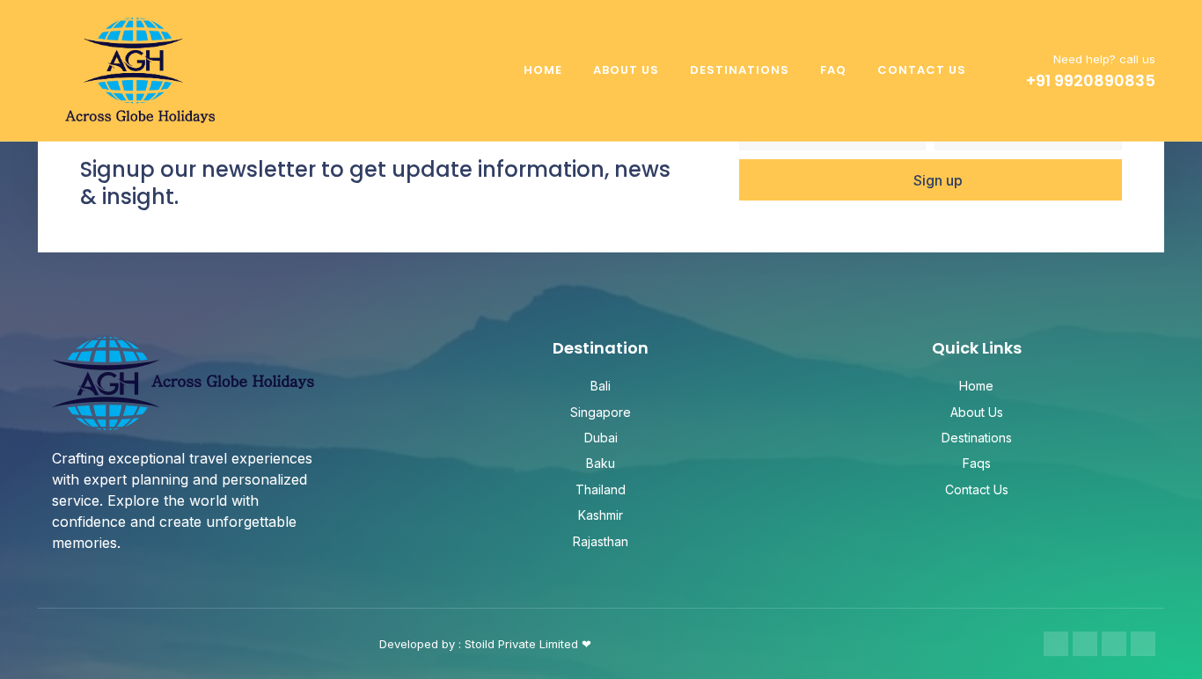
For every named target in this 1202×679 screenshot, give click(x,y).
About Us (626, 70)
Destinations (739, 70)
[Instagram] (1085, 644)
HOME (543, 70)
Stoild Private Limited (523, 644)
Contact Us (921, 70)
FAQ (833, 70)
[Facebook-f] (1056, 644)
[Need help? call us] (1008, 70)
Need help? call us (1104, 59)
